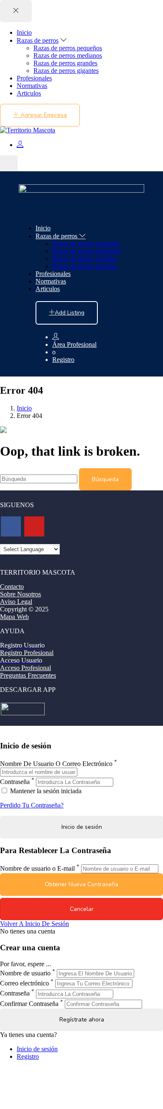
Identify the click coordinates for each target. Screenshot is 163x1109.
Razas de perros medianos (67, 55)
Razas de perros (38, 40)
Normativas (32, 85)
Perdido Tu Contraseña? (32, 805)
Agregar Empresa (43, 115)
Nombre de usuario (25, 973)
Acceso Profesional (25, 667)
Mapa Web (14, 616)
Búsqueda (105, 479)
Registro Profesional (26, 652)
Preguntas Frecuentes (28, 675)
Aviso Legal (16, 601)
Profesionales (34, 78)
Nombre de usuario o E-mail (37, 868)
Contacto (12, 586)
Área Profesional (74, 344)
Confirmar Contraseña (29, 1003)
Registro (63, 359)
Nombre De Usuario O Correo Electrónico (56, 763)
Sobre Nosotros (20, 594)
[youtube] (34, 526)
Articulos (29, 93)
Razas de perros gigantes (66, 70)
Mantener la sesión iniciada (45, 790)
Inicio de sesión (37, 1048)
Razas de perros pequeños (67, 48)
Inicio (24, 32)
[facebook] (11, 526)
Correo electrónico (24, 983)
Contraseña (15, 781)
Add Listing (69, 313)
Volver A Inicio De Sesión (34, 923)
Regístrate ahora (81, 1020)
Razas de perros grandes (65, 63)
